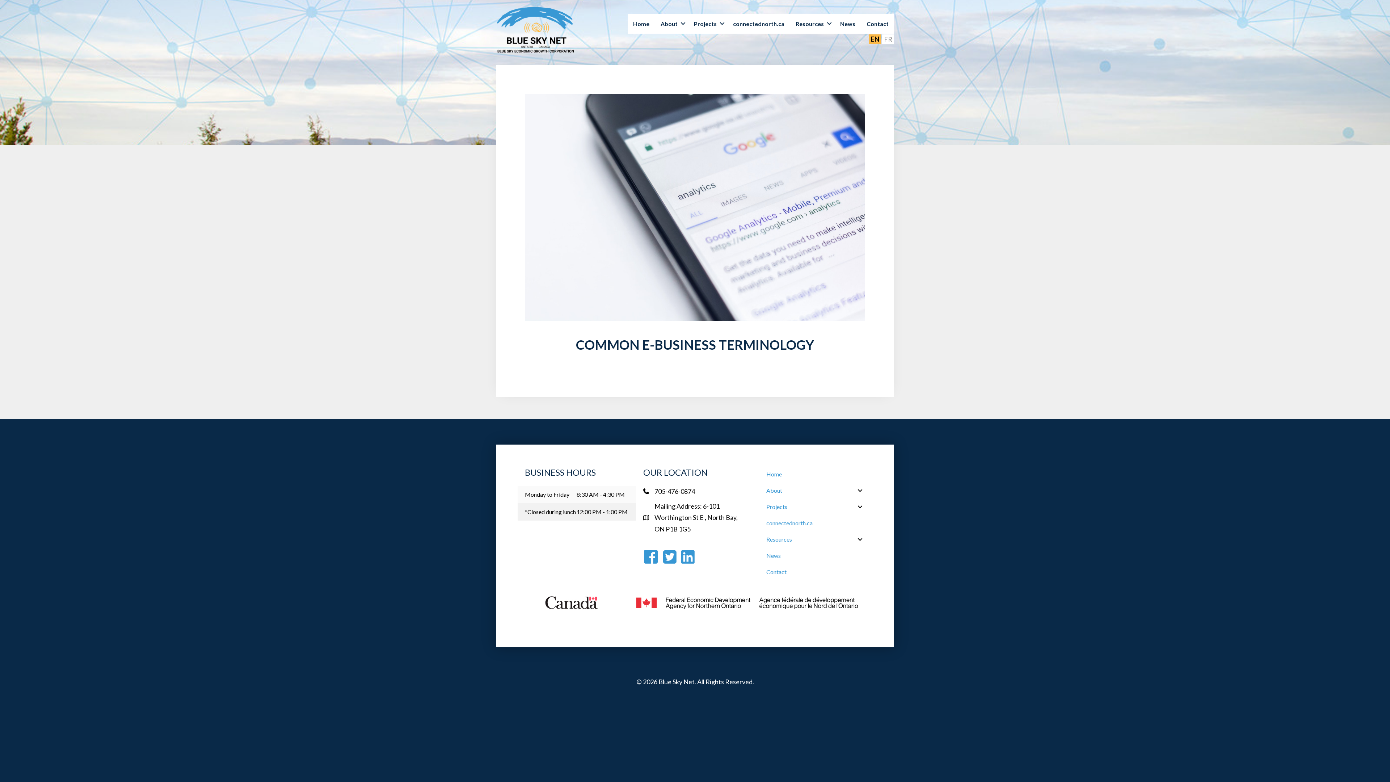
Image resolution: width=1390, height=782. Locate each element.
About (669, 23)
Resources (810, 23)
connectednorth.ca (758, 23)
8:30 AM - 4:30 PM (601, 494)
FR (888, 39)
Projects (705, 23)
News (847, 23)
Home (641, 23)
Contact (878, 23)
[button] (683, 24)
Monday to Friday (547, 494)
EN (875, 39)
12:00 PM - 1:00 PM (602, 511)
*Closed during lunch (550, 511)
